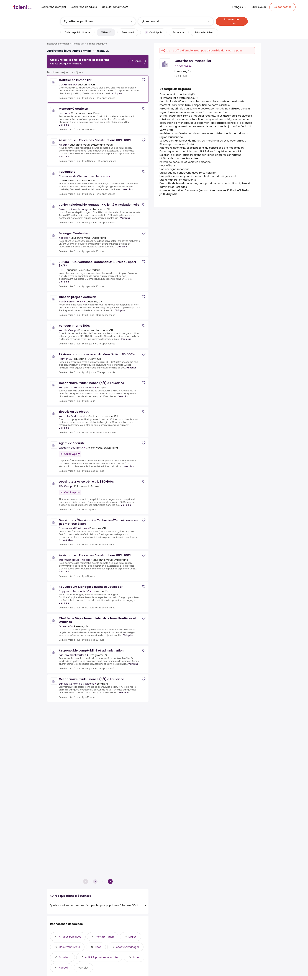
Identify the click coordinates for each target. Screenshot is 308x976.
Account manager (127, 947)
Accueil (63, 967)
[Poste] (95, 21)
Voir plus (117, 93)
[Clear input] (131, 21)
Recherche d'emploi (58, 44)
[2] (110, 881)
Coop (98, 947)
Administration (105, 936)
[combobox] (98, 21)
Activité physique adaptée (101, 957)
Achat (136, 957)
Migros (133, 936)
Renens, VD (78, 44)
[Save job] (143, 79)
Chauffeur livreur (69, 947)
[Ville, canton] (172, 21)
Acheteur (64, 957)
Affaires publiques (70, 936)
